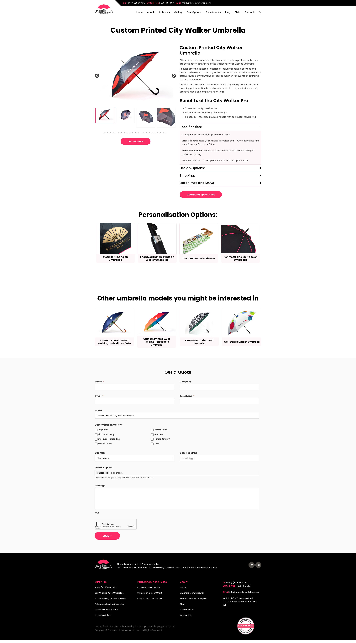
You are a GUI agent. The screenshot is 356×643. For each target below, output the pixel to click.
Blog (227, 12)
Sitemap (141, 626)
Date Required (188, 453)
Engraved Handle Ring (109, 439)
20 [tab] (157, 132)
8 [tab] (124, 132)
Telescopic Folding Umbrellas (109, 604)
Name (99, 381)
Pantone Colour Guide (148, 587)
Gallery (178, 12)
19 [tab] (154, 132)
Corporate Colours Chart (150, 598)
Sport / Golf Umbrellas (106, 587)
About (150, 12)
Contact (249, 12)
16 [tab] (146, 132)
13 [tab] (138, 132)
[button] (260, 13)
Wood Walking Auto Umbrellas (110, 598)
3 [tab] (110, 132)
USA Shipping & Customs (161, 626)
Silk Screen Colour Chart (149, 592)
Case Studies (213, 12)
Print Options (194, 12)
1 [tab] (104, 132)
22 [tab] (163, 132)
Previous (99, 76)
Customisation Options (109, 424)
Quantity (100, 453)
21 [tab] (160, 132)
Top (6, 636)
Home (139, 12)
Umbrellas (164, 12)
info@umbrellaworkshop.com (196, 3)
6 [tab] (118, 132)
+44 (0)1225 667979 (135, 3)
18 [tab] (152, 132)
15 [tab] (143, 132)
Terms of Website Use (106, 626)
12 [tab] (135, 132)
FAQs (237, 12)
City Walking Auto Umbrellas (109, 592)
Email (99, 396)
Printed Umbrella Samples (193, 598)
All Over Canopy (106, 434)
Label (157, 443)
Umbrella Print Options (106, 609)
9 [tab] (127, 132)
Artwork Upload (104, 467)
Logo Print (103, 430)
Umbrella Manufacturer (192, 592)
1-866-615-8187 (166, 3)
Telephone (187, 396)
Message (100, 485)
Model (98, 410)
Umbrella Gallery (103, 615)
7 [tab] (121, 132)
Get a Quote (135, 141)
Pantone (158, 434)
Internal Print (160, 430)
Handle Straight (162, 439)
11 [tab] (132, 132)
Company (185, 381)
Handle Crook (105, 443)
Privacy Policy (127, 626)
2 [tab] (107, 132)
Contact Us (186, 615)
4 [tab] (113, 132)
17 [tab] (149, 132)
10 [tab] (129, 132)
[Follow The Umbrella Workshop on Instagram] (258, 565)
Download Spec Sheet (201, 194)
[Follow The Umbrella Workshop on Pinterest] (252, 565)
